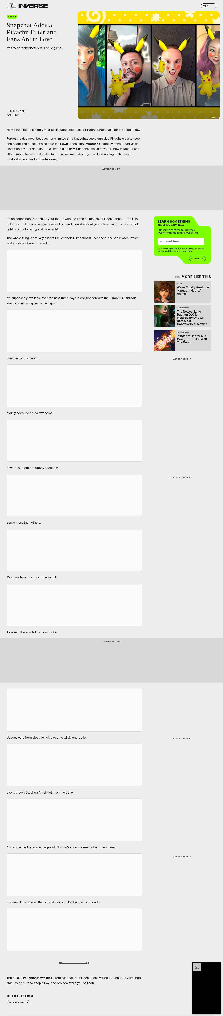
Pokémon (91, 144)
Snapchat (213, 117)
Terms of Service (168, 251)
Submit (195, 258)
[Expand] (195, 965)
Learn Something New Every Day (174, 222)
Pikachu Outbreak (123, 298)
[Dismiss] (217, 965)
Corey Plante (19, 111)
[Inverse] (33, 6)
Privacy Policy (187, 251)
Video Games (17, 1002)
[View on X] (74, 271)
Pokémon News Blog (38, 978)
